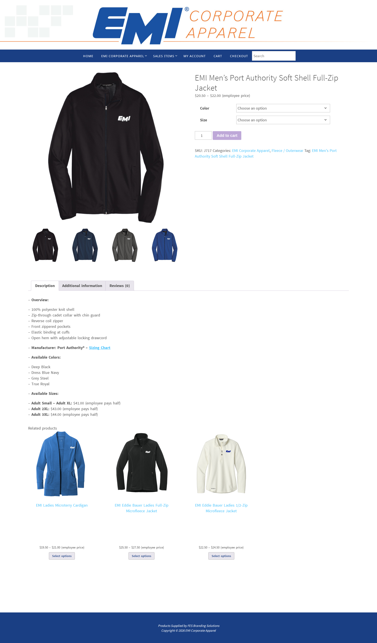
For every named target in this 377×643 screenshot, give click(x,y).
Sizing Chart (99, 347)
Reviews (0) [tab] (120, 285)
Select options (62, 556)
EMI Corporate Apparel (251, 150)
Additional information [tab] (82, 285)
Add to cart (227, 135)
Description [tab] (45, 285)
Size (203, 119)
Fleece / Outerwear (287, 150)
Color (204, 108)
